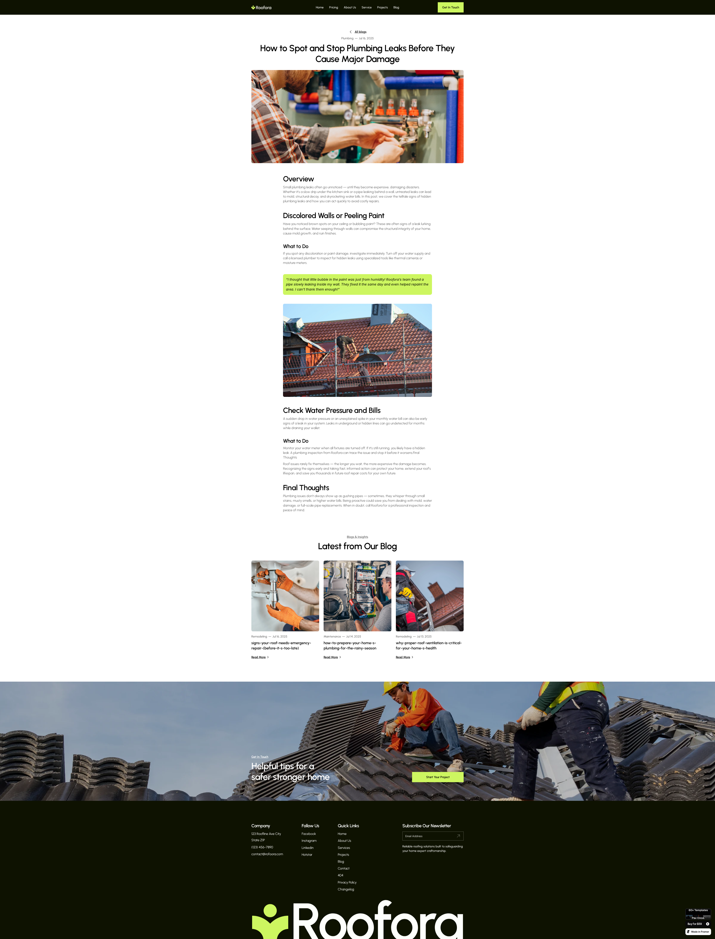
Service (367, 7)
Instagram (309, 841)
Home (320, 7)
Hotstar (307, 855)
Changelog (346, 889)
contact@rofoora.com (267, 854)
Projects (382, 7)
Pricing (333, 7)
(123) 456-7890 (262, 847)
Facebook (309, 834)
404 (340, 875)
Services (344, 848)
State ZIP (258, 840)
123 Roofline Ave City (266, 834)
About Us (350, 7)
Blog (396, 7)
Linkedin (308, 848)
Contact (343, 868)
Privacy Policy (347, 882)
